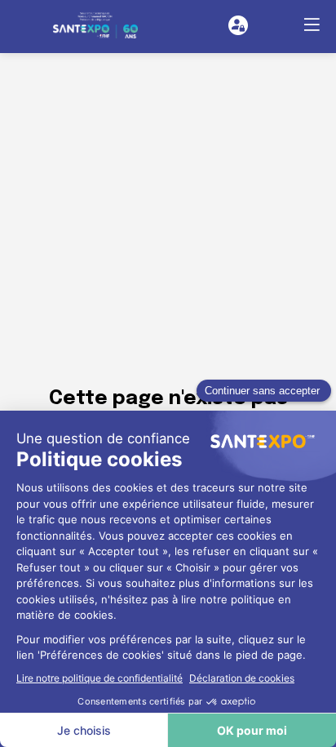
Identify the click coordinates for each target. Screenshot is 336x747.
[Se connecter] (238, 25)
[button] (311, 24)
